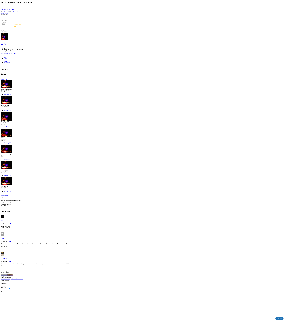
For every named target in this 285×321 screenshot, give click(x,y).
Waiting (2, 137)
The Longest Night (5, 121)
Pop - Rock (3, 122)
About (2, 279)
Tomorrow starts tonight (6, 154)
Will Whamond (4, 258)
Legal (10, 279)
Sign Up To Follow (5, 53)
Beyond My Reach (5, 105)
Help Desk (6, 279)
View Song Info (7, 94)
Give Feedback (19, 279)
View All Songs (4, 79)
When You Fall (4, 186)
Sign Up (15, 26)
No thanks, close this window (7, 9)
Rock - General (4, 155)
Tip (11, 53)
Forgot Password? (17, 24)
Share (14, 53)
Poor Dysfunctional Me (6, 89)
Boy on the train (4, 170)
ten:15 (10, 223)
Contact (14, 279)
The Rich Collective (5, 220)
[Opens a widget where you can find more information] (279, 318)
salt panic (3, 238)
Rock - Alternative (5, 90)
